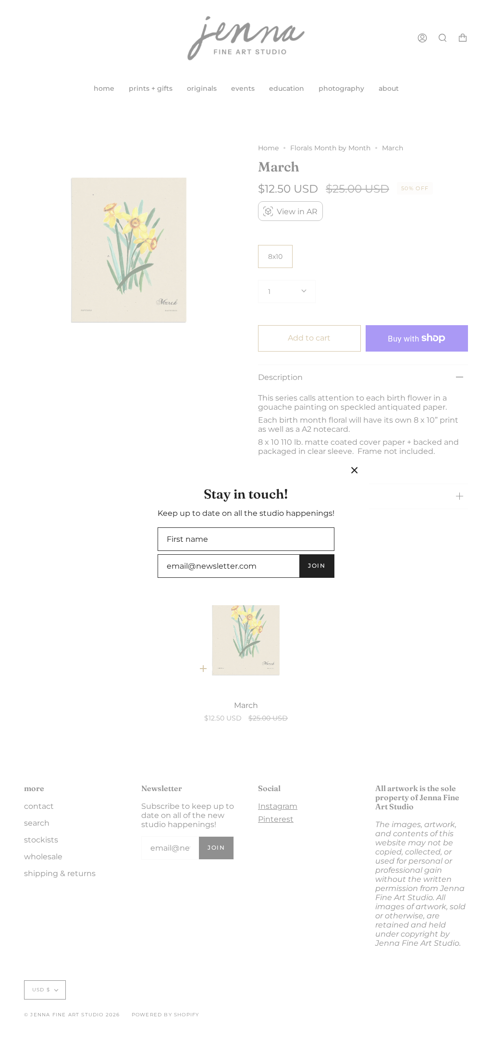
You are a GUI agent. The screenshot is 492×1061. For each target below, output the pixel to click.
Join (316, 565)
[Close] (354, 470)
